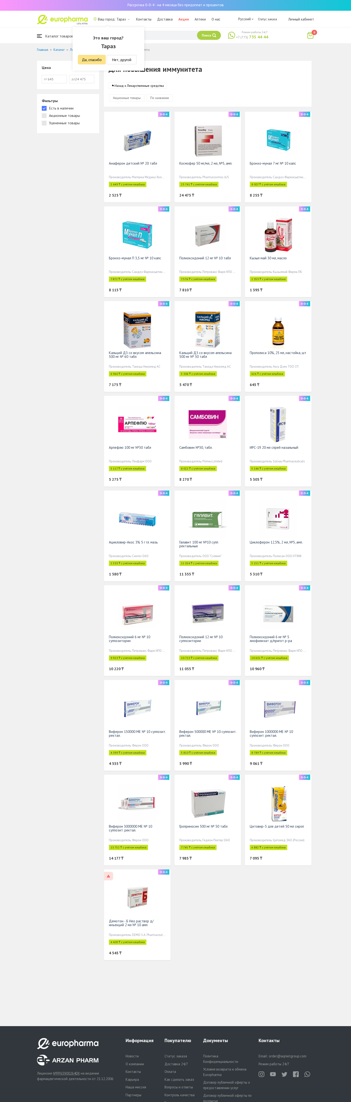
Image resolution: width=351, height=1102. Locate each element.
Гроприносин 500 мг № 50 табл (203, 826)
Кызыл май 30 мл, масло (268, 258)
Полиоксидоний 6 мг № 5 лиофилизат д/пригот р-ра (271, 639)
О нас (216, 19)
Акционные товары (127, 98)
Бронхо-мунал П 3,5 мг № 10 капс (135, 258)
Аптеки (200, 19)
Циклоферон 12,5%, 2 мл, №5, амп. (276, 542)
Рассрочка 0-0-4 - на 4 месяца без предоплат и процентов (175, 4)
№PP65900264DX (66, 1073)
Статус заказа (267, 19)
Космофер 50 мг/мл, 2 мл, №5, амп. (205, 163)
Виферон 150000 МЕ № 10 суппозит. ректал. (137, 733)
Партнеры (133, 1095)
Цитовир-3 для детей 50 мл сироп (277, 826)
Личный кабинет (301, 19)
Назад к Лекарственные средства (139, 86)
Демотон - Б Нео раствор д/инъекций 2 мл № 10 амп (131, 923)
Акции (183, 19)
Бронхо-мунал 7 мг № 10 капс (273, 163)
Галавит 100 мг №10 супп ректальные (198, 544)
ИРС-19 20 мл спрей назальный (274, 447)
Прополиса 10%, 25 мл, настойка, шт (278, 352)
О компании (135, 1064)
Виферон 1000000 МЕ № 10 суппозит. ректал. (271, 733)
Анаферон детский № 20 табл (133, 163)
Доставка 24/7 (176, 1064)
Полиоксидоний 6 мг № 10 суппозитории (129, 639)
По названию (159, 98)
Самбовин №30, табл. (196, 447)
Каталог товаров (58, 36)
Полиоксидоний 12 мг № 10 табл (205, 258)
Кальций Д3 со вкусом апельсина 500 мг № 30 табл (205, 354)
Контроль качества (180, 1095)
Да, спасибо (92, 59)
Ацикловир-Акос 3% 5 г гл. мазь (133, 542)
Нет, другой (121, 59)
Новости (132, 1056)
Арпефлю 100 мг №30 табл (130, 447)
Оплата (170, 1071)
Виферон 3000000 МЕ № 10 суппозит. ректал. (130, 828)
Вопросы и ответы (179, 1087)
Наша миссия (136, 1087)
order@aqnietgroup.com (287, 1056)
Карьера (132, 1079)
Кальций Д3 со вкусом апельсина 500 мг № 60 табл (135, 354)
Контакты (143, 19)
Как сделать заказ (179, 1079)
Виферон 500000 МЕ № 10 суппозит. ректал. (207, 733)
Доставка (165, 19)
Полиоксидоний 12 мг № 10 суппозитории (201, 639)
